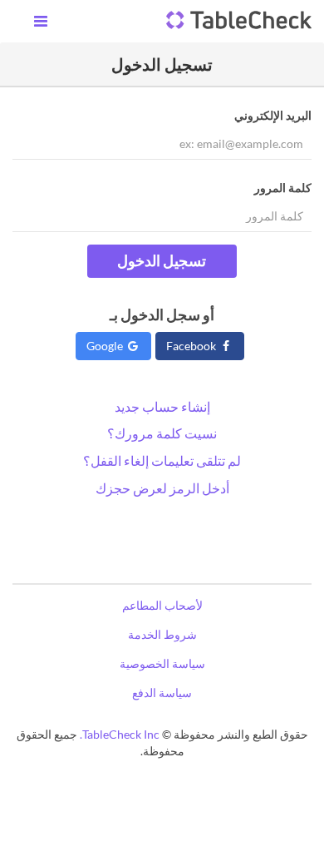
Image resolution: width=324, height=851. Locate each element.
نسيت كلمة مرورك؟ (162, 433)
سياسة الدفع (162, 692)
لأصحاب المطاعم (162, 605)
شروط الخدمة (162, 634)
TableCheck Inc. (120, 734)
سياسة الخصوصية (162, 663)
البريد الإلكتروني (273, 115)
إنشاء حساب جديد (162, 406)
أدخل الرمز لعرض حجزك (162, 488)
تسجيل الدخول (161, 260)
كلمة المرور (283, 188)
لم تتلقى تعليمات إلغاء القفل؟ (162, 460)
